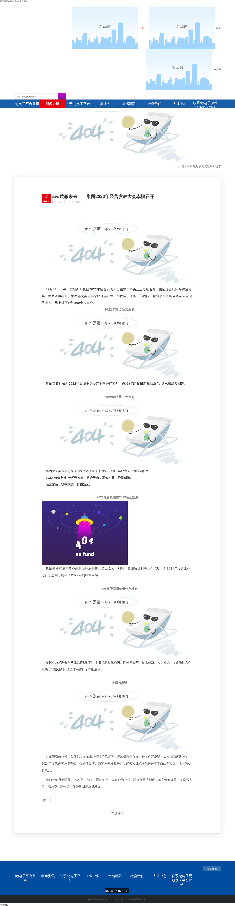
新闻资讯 (204, 166)
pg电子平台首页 (188, 166)
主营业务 (92, 876)
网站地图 (4, 904)
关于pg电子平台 (70, 876)
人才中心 (160, 876)
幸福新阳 (115, 876)
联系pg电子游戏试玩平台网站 (182, 876)
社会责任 (137, 876)
